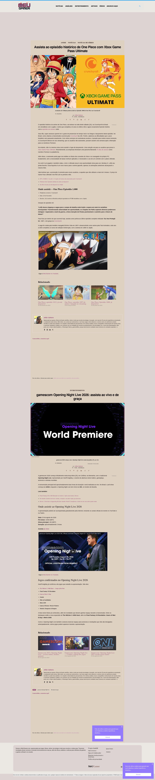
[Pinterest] (73, 119)
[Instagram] (47, 329)
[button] (140, 6)
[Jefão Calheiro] (38, 323)
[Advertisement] (77, 24)
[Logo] (24, 6)
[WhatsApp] (77, 119)
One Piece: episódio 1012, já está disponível (50, 303)
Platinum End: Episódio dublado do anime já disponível (54, 181)
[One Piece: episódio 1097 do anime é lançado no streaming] (77, 292)
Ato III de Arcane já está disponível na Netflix (51, 184)
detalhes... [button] (128, 770)
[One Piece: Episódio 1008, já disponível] (103, 292)
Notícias (72, 42)
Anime (63, 42)
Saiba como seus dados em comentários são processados (66, 378)
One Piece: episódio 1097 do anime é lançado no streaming (75, 303)
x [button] (152, 764)
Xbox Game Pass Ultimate (46, 149)
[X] (70, 119)
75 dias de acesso (102, 149)
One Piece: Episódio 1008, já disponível (101, 303)
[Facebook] (66, 119)
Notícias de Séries (86, 42)
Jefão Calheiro (79, 115)
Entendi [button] (138, 774)
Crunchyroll (74, 136)
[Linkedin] (81, 119)
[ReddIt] (85, 119)
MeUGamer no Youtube (50, 273)
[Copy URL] (88, 119)
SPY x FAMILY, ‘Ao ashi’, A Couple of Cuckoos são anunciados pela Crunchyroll (61, 179)
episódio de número (48, 129)
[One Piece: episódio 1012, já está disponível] (50, 292)
